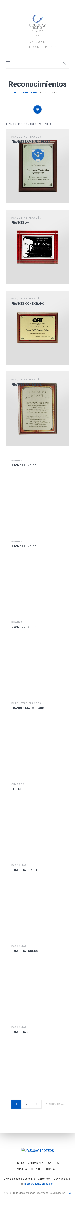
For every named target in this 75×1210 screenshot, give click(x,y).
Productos (30, 92)
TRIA (68, 1193)
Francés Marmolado (27, 708)
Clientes (36, 1169)
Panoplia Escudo (24, 951)
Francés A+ (20, 222)
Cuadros (18, 784)
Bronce (17, 460)
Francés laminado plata (30, 141)
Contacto (53, 1169)
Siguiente (53, 1104)
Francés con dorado (27, 303)
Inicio (17, 92)
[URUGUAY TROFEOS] (37, 21)
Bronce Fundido (24, 465)
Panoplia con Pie (24, 870)
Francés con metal (26, 384)
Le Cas (16, 789)
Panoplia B (19, 1032)
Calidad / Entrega (39, 1162)
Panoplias (19, 865)
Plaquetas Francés (26, 137)
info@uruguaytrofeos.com (39, 1183)
